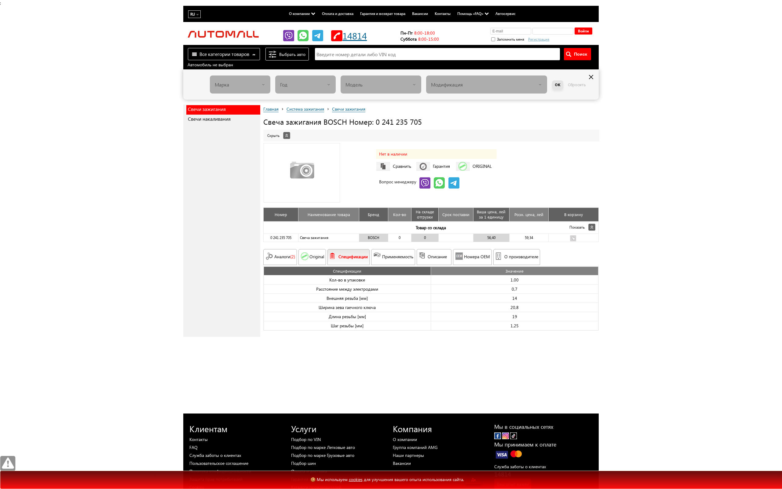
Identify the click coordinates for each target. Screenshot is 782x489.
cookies (356, 479)
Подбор (306, 439)
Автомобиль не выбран (210, 65)
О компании (299, 13)
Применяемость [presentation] (397, 256)
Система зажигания (305, 109)
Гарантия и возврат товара (382, 13)
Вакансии (420, 13)
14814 (354, 35)
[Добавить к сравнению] (573, 239)
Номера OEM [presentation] (477, 256)
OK (558, 85)
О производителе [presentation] (521, 256)
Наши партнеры (408, 455)
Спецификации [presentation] (353, 256)
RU (192, 14)
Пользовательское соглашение (218, 463)
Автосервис (505, 13)
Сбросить (577, 85)
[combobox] (240, 84)
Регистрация (538, 39)
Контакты (443, 13)
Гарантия (441, 166)
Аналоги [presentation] (284, 256)
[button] (570, 38)
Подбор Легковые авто (323, 447)
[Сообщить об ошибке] (8, 463)
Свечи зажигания (207, 109)
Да (473, 479)
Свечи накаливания (209, 119)
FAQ (193, 447)
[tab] (431, 132)
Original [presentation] (316, 256)
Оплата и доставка (337, 13)
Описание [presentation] (437, 256)
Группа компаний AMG (415, 447)
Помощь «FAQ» (470, 13)
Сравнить (402, 166)
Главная (271, 109)
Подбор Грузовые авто (322, 455)
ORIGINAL (482, 166)
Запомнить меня (510, 39)
